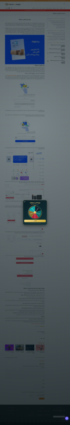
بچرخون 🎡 (35, 220)
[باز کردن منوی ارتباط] (66, 418)
